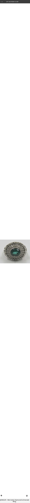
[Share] (25, 1)
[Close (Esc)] (28, 1)
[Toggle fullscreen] (21, 1)
